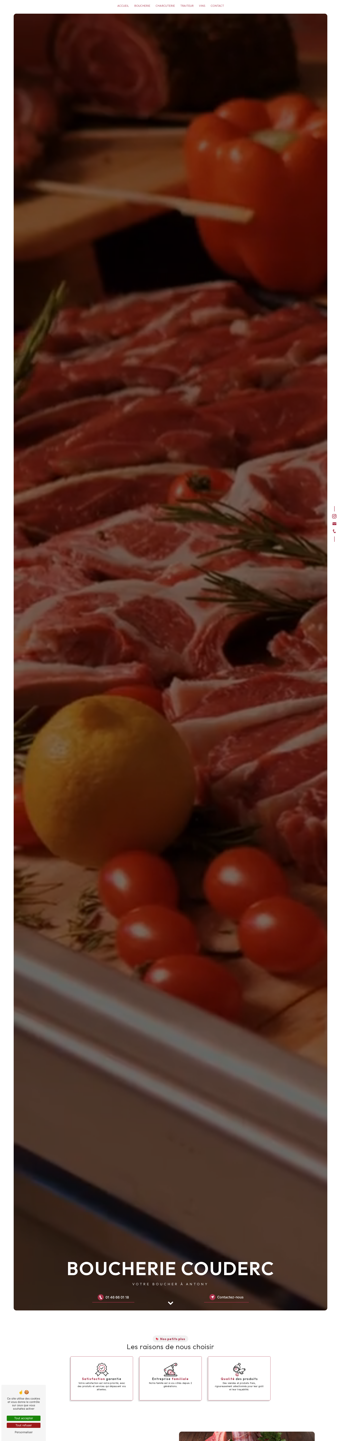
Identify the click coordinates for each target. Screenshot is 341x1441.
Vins (202, 5)
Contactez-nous (230, 1297)
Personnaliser (24, 1432)
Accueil (123, 5)
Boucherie (142, 5)
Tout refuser (23, 1425)
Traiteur (187, 5)
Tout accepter (23, 1418)
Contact (217, 5)
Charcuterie (165, 5)
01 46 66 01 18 (117, 1297)
